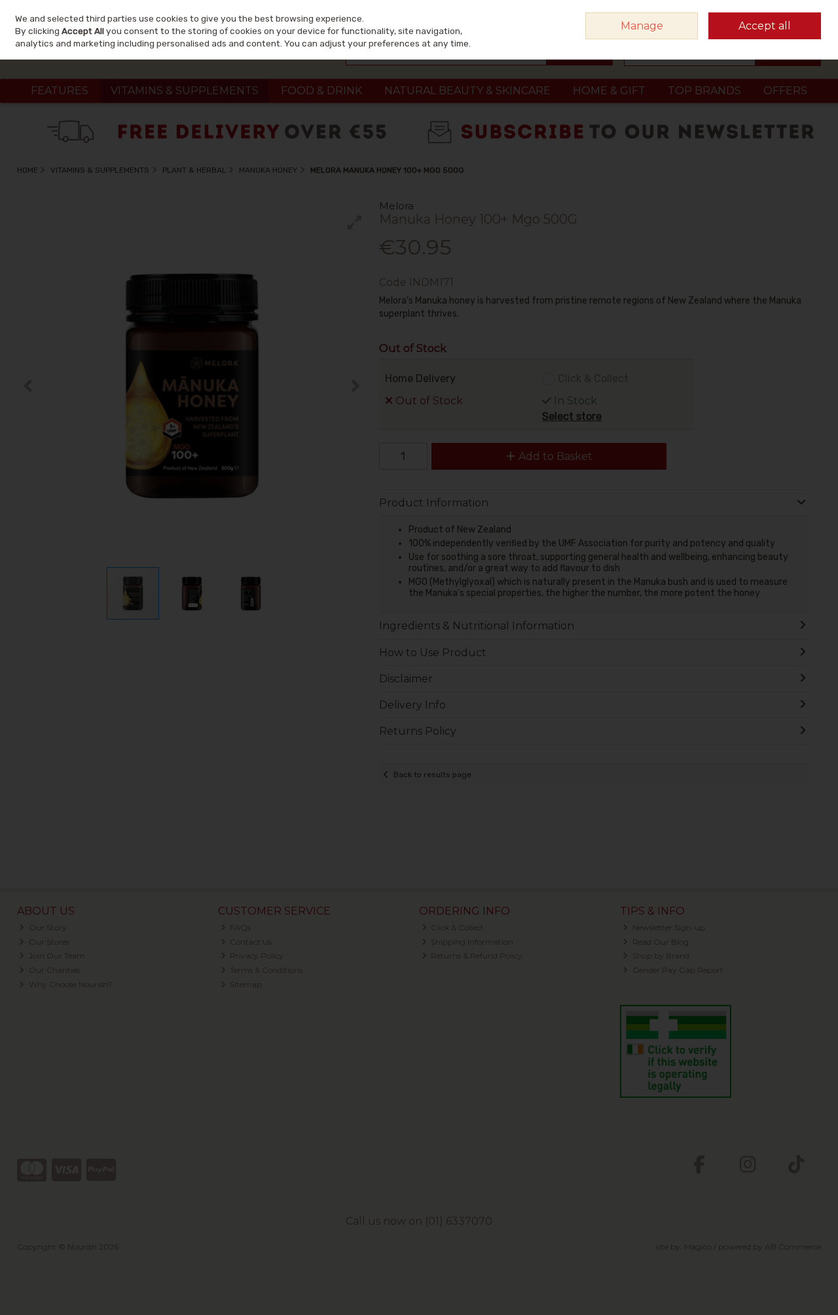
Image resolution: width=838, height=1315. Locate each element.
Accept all (764, 26)
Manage (642, 26)
